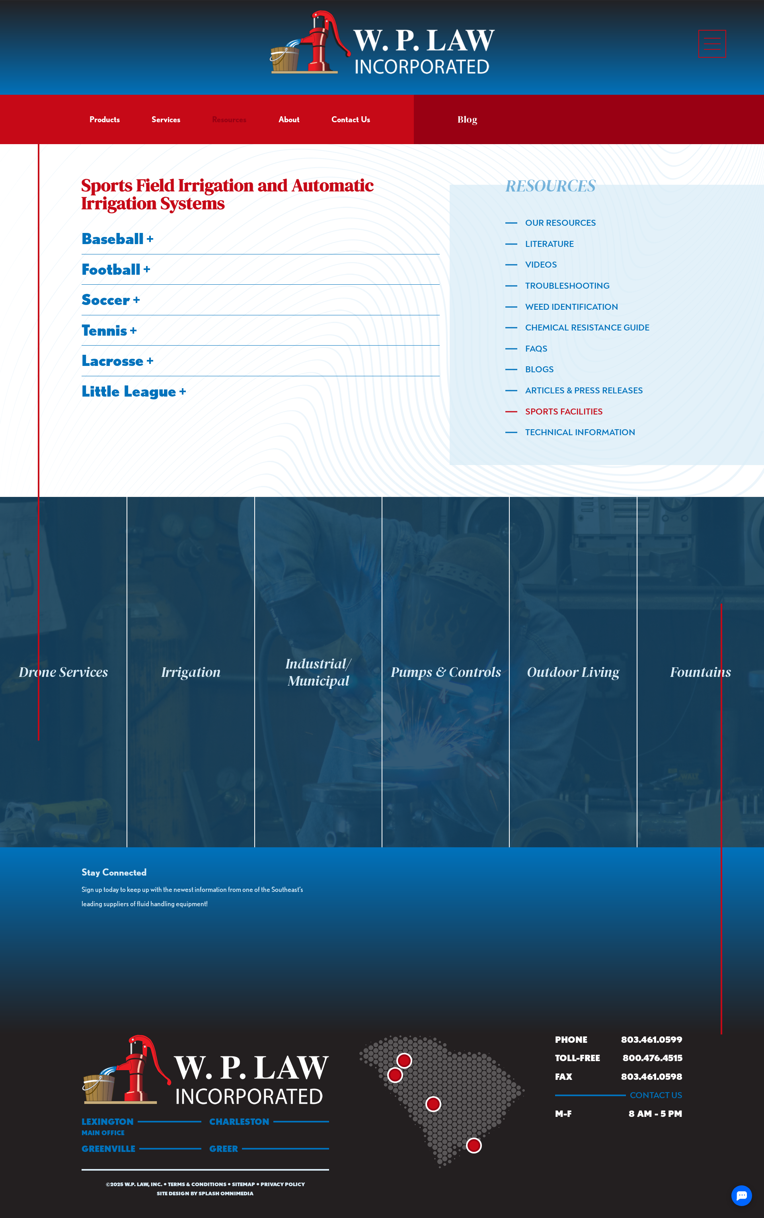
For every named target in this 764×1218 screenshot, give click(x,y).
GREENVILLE (108, 1149)
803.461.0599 (651, 1039)
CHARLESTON (239, 1121)
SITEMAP (243, 1184)
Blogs (539, 369)
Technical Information (580, 432)
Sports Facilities (564, 411)
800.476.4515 (652, 1058)
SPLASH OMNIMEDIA (226, 1193)
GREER (223, 1149)
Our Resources (560, 223)
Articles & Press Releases (584, 390)
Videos (541, 264)
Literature (549, 244)
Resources (229, 119)
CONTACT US (656, 1095)
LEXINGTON (108, 1126)
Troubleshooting (567, 286)
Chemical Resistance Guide (587, 327)
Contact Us (350, 119)
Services (166, 119)
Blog (467, 119)
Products (105, 119)
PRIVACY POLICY (283, 1184)
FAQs (536, 348)
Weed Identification (571, 307)
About (289, 119)
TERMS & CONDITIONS (197, 1184)
